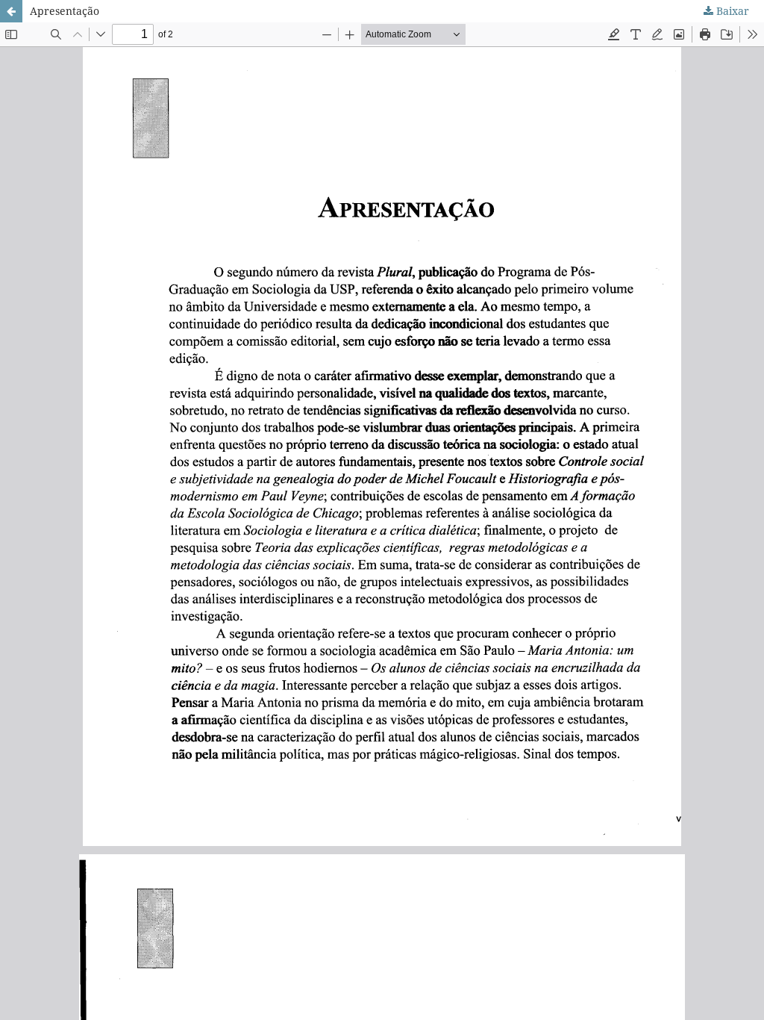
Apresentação (64, 11)
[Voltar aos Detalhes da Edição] (11, 11)
